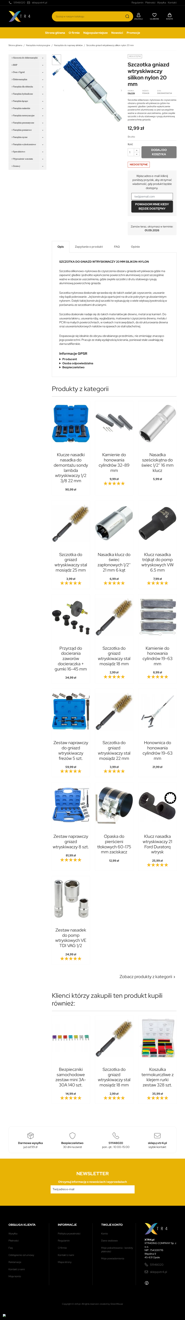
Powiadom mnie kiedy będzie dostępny (152, 206)
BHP (14, 65)
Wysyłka (12, 1233)
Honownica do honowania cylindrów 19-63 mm (158, 750)
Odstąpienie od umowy (21, 1255)
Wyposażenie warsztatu (22, 159)
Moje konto (14, 1276)
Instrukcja (72, 367)
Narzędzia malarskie (21, 108)
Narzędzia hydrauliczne (22, 94)
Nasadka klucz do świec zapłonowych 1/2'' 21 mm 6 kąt (114, 562)
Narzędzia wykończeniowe (24, 144)
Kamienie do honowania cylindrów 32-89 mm (114, 462)
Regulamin (64, 1240)
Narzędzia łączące (20, 101)
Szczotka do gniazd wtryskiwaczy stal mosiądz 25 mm (71, 562)
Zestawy (16, 166)
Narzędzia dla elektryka (22, 86)
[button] (138, 16)
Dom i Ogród (18, 72)
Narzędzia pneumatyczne (23, 122)
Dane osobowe (109, 1240)
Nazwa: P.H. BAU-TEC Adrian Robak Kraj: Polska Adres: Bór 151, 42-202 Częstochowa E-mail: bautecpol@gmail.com (114, 359)
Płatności (13, 1240)
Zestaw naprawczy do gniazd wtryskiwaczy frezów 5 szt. (70, 750)
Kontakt (172, 2)
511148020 (157, 1264)
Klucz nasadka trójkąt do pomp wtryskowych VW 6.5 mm (157, 562)
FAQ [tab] (117, 247)
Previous (63, 90)
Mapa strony (65, 1262)
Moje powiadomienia (112, 1258)
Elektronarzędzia (19, 79)
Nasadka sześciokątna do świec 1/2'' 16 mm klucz (157, 462)
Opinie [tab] (135, 247)
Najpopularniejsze (95, 33)
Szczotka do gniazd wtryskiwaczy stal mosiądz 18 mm (114, 655)
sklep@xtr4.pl (158, 1272)
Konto (104, 1233)
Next (121, 90)
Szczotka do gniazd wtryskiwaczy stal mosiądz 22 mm (114, 750)
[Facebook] (147, 1283)
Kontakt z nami (16, 1269)
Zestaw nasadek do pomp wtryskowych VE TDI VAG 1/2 (70, 937)
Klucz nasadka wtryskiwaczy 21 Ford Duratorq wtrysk (157, 844)
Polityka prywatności (69, 1233)
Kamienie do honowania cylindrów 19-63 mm (158, 655)
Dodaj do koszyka (159, 152)
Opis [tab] (60, 247)
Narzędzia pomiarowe (22, 130)
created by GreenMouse (111, 1303)
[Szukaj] (127, 16)
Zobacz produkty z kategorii (148, 976)
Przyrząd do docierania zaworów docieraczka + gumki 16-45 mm (71, 658)
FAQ (10, 1247)
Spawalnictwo (18, 151)
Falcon (131, 93)
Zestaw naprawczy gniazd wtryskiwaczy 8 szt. (71, 841)
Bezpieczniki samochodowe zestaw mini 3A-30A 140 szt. (70, 1077)
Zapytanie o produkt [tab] (89, 247)
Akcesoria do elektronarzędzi (25, 58)
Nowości (117, 33)
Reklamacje (14, 1262)
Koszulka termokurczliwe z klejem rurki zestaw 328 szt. (157, 1077)
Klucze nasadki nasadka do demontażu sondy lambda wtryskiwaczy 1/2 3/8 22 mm (71, 467)
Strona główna (55, 33)
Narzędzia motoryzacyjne (23, 115)
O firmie (74, 33)
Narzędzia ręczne (19, 137)
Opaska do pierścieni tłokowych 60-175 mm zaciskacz (114, 844)
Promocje (133, 33)
